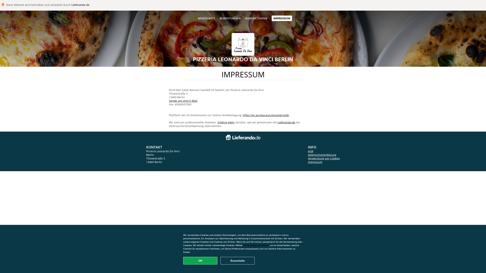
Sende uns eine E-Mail (183, 101)
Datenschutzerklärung (322, 155)
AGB (310, 151)
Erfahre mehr (226, 122)
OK (200, 260)
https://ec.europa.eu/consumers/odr (266, 115)
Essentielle (237, 260)
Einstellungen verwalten (256, 245)
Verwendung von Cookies (324, 158)
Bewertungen (230, 18)
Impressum (281, 18)
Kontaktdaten (256, 18)
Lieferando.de (286, 122)
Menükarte (206, 18)
